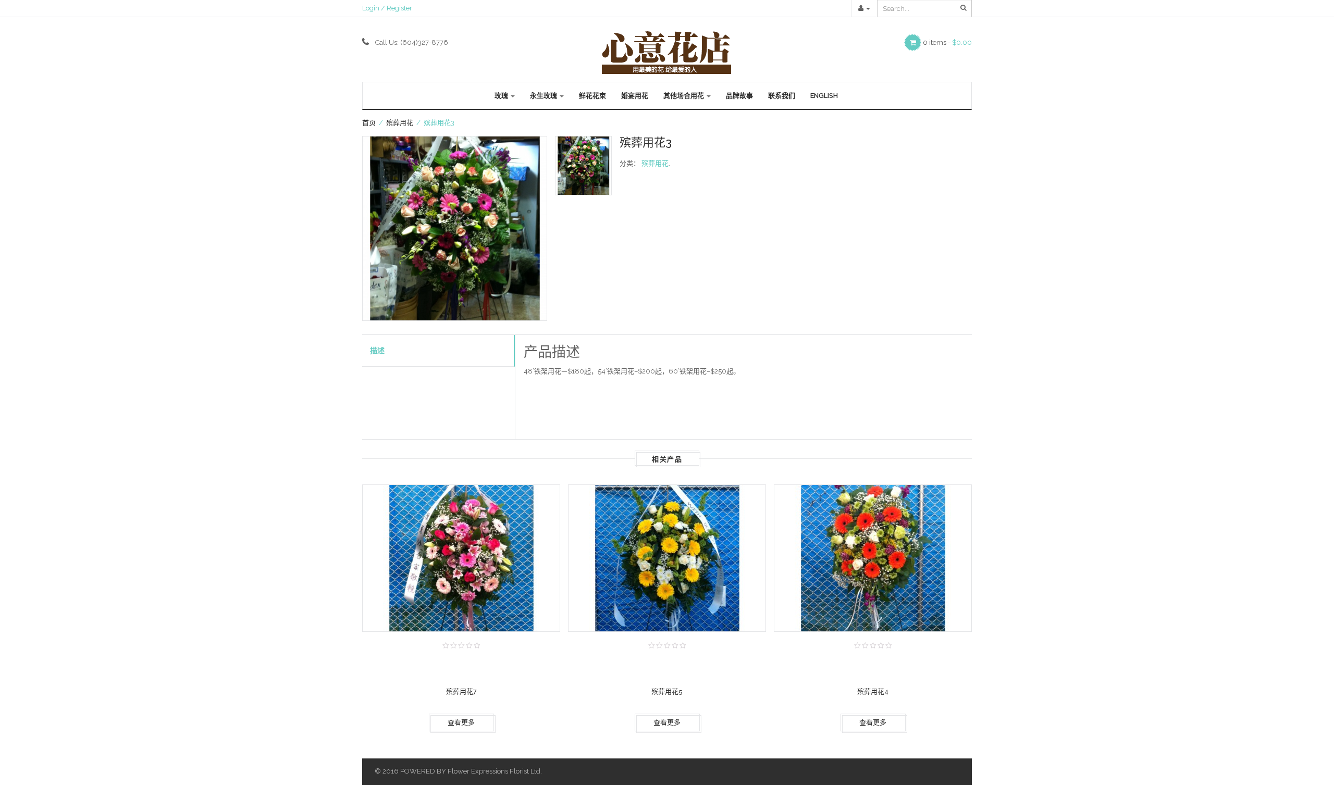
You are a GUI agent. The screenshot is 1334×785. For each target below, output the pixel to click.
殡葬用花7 (461, 691)
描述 (377, 350)
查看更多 (461, 722)
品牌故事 (739, 95)
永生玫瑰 (544, 95)
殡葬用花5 (667, 691)
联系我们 (781, 95)
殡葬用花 (399, 123)
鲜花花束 (592, 95)
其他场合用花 (684, 95)
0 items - (947, 42)
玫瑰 (502, 95)
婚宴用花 (634, 95)
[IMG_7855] (455, 228)
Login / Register (387, 8)
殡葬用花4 (872, 691)
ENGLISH (824, 95)
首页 (369, 123)
